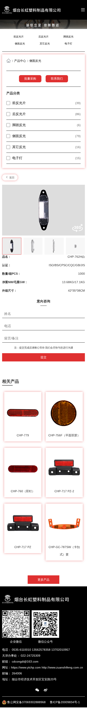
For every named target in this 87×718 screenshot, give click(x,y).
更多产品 (43, 579)
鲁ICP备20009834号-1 (65, 702)
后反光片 (43, 36)
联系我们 (57, 78)
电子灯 (68, 43)
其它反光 (45, 43)
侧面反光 (20, 43)
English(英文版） (73, 712)
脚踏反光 (68, 36)
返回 (11, 177)
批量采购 (30, 78)
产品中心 (20, 60)
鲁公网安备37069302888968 (26, 702)
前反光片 (19, 36)
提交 (43, 357)
